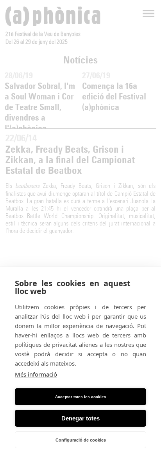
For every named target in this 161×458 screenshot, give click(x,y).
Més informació (36, 374)
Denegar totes (80, 418)
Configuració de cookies (80, 440)
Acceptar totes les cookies (80, 397)
